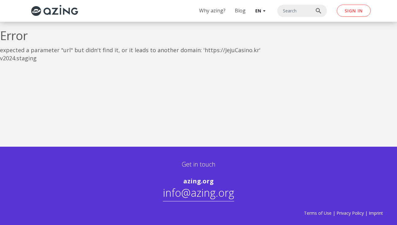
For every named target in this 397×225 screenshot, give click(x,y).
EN (261, 11)
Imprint (376, 213)
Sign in (354, 11)
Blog (240, 10)
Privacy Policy (350, 213)
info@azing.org (198, 193)
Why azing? (212, 10)
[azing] (54, 10)
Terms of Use (318, 213)
